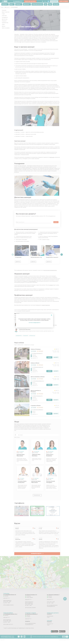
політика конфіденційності (34, 322)
